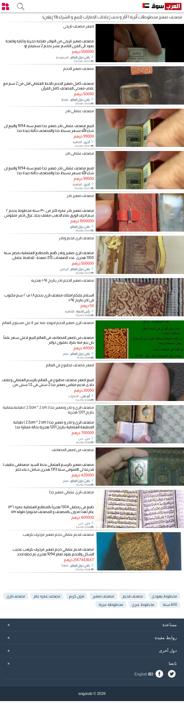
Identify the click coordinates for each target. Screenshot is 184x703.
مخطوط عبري (143, 605)
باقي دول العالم (80, 57)
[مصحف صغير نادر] (140, 230)
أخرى (87, 142)
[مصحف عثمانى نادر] (140, 146)
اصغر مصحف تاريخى (78, 26)
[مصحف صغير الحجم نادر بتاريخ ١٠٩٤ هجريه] (140, 315)
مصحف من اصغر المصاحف (73, 450)
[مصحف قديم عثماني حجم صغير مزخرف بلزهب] (140, 569)
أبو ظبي (85, 396)
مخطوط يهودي (164, 596)
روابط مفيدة (92, 637)
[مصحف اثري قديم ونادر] (140, 273)
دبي (87, 438)
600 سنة (170, 605)
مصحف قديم (133, 596)
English (141, 674)
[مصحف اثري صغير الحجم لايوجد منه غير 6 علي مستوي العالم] (140, 357)
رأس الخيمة (83, 311)
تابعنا (91, 663)
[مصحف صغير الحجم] (140, 103)
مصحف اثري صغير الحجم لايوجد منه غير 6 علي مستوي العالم (48, 323)
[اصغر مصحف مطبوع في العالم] (140, 400)
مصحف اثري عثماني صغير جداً (71, 492)
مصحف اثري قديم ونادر (76, 238)
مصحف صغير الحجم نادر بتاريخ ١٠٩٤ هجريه (62, 280)
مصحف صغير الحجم (78, 69)
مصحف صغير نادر (80, 196)
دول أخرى (92, 650)
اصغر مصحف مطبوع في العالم (70, 365)
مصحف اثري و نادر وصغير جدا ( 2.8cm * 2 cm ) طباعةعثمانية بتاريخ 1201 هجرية (48, 409)
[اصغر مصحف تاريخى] (140, 61)
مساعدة (92, 624)
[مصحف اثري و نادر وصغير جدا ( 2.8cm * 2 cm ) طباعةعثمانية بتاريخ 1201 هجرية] (140, 442)
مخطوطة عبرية (111, 605)
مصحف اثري (15, 596)
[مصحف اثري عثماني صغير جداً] (140, 527)
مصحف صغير (103, 596)
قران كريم (76, 596)
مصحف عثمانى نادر (79, 111)
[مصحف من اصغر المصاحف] (140, 484)
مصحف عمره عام (47, 596)
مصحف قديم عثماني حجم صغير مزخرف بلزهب (58, 534)
